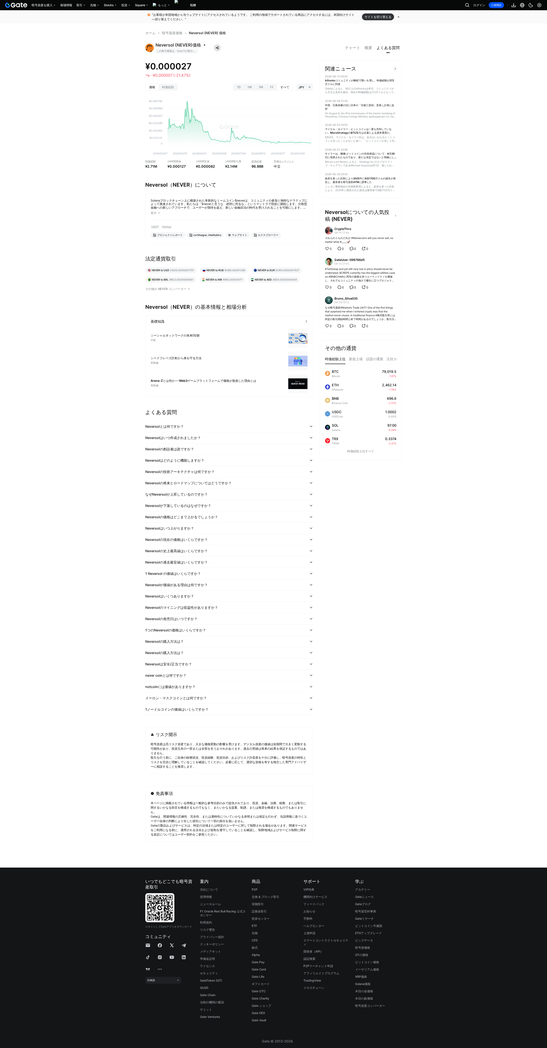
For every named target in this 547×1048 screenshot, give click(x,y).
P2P (254, 889)
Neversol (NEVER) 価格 (207, 33)
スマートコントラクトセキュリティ (325, 942)
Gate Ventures (210, 1017)
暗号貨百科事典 (365, 911)
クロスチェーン (313, 987)
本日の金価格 (364, 991)
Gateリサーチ (364, 918)
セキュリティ (209, 973)
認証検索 (309, 958)
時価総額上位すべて (360, 451)
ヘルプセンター (313, 926)
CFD (255, 940)
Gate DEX (258, 1013)
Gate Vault (259, 1020)
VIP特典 (308, 889)
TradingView (312, 980)
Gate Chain (207, 995)
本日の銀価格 (364, 998)
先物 (255, 933)
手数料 (307, 918)
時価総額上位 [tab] (335, 359)
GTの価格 (361, 955)
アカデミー (362, 889)
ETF (254, 926)
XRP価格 (361, 976)
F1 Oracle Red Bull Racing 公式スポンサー (223, 913)
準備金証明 (207, 958)
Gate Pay (258, 962)
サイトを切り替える (378, 17)
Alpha (256, 955)
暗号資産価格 (172, 33)
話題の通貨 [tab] (374, 359)
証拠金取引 (259, 911)
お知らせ (309, 911)
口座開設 (496, 5)
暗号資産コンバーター (370, 1005)
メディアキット (210, 951)
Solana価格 (363, 984)
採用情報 (206, 897)
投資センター (261, 918)
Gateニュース (364, 897)
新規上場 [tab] (356, 359)
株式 (255, 947)
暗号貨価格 (362, 947)
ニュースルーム (210, 904)
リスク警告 (207, 929)
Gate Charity (260, 998)
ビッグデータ (364, 940)
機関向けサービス (315, 897)
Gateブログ (363, 904)
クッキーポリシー (212, 944)
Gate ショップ (261, 1005)
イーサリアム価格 (367, 969)
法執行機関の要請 (212, 1002)
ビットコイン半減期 (368, 926)
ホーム (150, 33)
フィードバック (313, 904)
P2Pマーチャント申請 (318, 966)
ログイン (479, 5)
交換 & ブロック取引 (265, 897)
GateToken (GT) (211, 980)
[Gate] (16, 5)
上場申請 (309, 933)
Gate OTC (259, 991)
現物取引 (258, 904)
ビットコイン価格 (367, 962)
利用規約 (206, 922)
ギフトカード (261, 984)
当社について (209, 889)
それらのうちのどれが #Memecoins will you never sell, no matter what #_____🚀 (359, 239)
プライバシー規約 (212, 937)
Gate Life (258, 976)
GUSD (204, 987)
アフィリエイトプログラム (321, 973)
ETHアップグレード (368, 933)
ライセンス (207, 966)
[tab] (352, 48)
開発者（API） (313, 951)
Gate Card (259, 969)
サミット (206, 1009)
